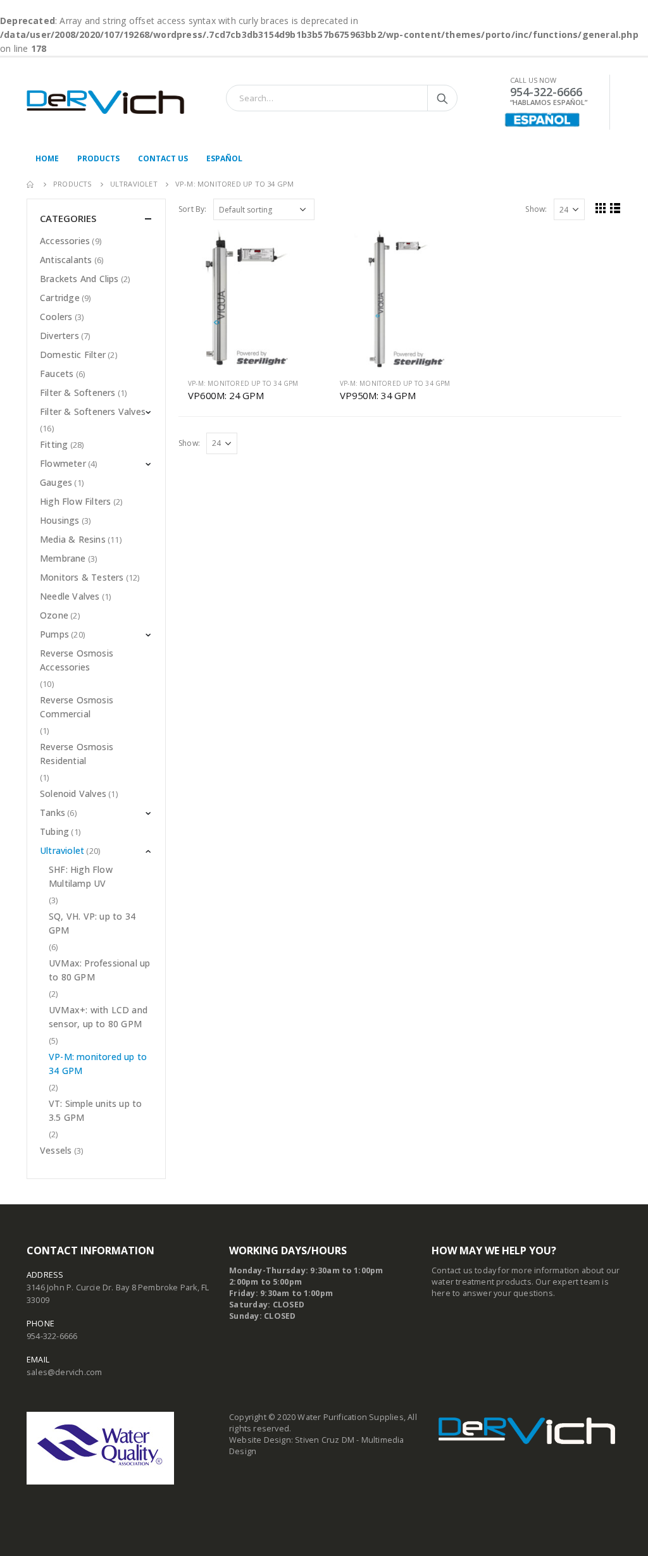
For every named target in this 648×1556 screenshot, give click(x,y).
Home (47, 158)
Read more (296, 250)
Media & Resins (73, 539)
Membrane (63, 558)
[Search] (442, 98)
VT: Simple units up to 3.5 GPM (95, 1110)
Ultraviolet (62, 850)
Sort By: (192, 209)
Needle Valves (70, 596)
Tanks (52, 812)
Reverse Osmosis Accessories (76, 660)
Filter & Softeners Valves (93, 411)
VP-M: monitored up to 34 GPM (243, 383)
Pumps (54, 634)
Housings (60, 520)
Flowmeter (63, 463)
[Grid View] (601, 208)
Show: (536, 209)
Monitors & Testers (82, 577)
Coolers (56, 317)
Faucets (56, 373)
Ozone (54, 615)
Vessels (56, 1150)
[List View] (615, 208)
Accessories (65, 241)
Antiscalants (66, 260)
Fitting (54, 444)
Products (98, 158)
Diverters (59, 336)
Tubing (54, 831)
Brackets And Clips (79, 279)
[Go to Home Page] (31, 184)
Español (224, 158)
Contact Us (163, 158)
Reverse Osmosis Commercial (76, 707)
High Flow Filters (75, 501)
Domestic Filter (73, 355)
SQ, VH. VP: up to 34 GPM (92, 923)
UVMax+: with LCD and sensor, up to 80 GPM (98, 1017)
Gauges (56, 482)
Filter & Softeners (78, 392)
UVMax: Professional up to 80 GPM (99, 970)
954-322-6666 (52, 1336)
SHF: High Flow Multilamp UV (81, 876)
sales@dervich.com (64, 1372)
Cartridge (60, 298)
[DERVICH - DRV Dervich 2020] (106, 102)
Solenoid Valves (73, 793)
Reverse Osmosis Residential (76, 754)
